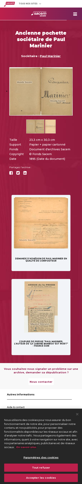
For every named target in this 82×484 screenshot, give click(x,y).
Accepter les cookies (41, 477)
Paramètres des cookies (41, 457)
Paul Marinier (50, 56)
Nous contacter (41, 381)
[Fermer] (77, 414)
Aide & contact (16, 407)
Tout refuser (41, 467)
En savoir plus (26, 447)
